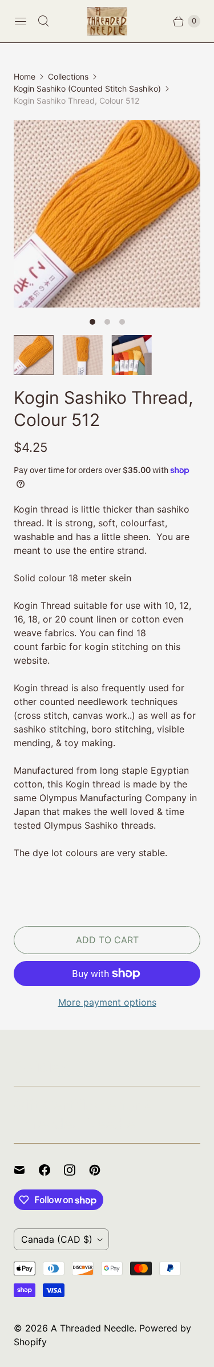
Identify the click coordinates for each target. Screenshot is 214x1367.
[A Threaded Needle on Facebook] (51, 1170)
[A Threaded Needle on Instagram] (76, 1170)
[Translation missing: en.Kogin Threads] (132, 355)
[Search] (43, 21)
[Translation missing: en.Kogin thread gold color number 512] (34, 355)
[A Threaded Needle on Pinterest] (101, 1170)
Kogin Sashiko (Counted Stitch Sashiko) (87, 88)
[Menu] (20, 21)
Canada (56, 1239)
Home (24, 76)
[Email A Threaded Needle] (26, 1170)
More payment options (107, 1002)
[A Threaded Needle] (107, 21)
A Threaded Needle (92, 1328)
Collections (68, 76)
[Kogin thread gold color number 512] (107, 214)
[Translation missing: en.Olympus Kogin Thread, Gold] (83, 355)
